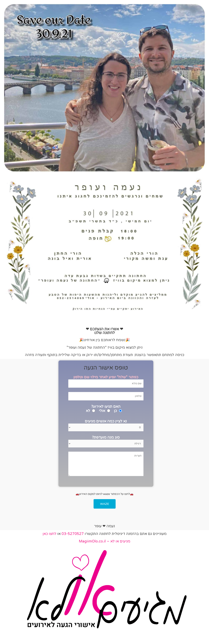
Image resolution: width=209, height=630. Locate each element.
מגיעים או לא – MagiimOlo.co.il (104, 541)
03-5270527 (73, 534)
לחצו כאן (49, 534)
